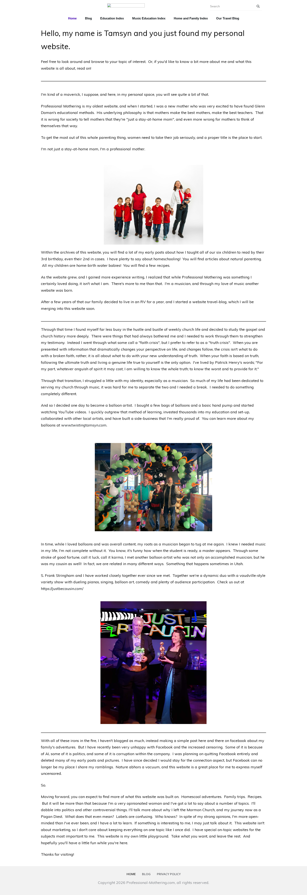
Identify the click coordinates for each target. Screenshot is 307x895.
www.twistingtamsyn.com (84, 425)
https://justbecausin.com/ (62, 588)
